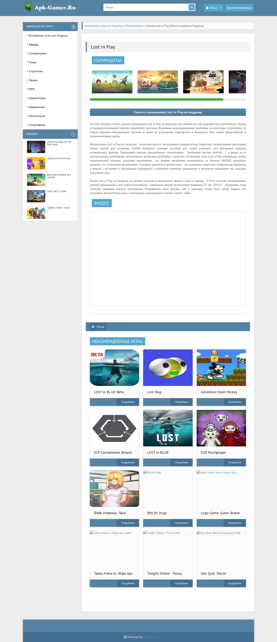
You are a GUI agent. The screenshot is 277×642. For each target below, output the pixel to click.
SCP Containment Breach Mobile (113, 454)
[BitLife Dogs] (167, 488)
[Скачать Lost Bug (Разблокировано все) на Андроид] (167, 367)
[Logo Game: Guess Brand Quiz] (221, 488)
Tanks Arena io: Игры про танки (113, 575)
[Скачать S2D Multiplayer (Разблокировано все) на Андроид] (221, 428)
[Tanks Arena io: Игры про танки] (114, 549)
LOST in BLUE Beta (109, 392)
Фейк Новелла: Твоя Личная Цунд (110, 515)
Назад (100, 327)
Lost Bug (154, 392)
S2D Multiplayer (213, 452)
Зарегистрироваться (239, 8)
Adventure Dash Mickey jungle (219, 394)
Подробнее (128, 401)
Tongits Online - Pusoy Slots (164, 575)
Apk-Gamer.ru (151, 637)
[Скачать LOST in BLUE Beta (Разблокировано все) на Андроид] (114, 367)
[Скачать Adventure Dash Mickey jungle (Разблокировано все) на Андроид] (221, 367)
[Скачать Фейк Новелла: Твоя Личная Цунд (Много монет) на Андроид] (114, 488)
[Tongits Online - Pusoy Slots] (167, 549)
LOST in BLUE (158, 452)
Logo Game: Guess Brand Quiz (220, 515)
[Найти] (192, 7)
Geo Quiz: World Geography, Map (213, 575)
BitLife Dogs (157, 513)
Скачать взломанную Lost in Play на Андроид (168, 112)
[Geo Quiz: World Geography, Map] (221, 549)
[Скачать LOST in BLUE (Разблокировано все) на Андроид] (167, 428)
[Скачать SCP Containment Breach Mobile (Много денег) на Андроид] (114, 428)
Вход (213, 8)
